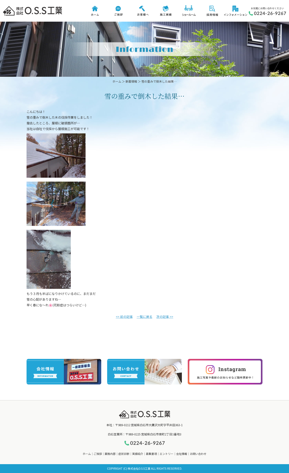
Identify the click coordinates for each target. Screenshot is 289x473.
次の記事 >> (164, 316)
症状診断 (123, 454)
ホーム (116, 81)
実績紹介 (137, 454)
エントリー (166, 454)
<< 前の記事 (124, 316)
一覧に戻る (144, 316)
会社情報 (181, 454)
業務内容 (110, 454)
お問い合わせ (198, 454)
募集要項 (151, 454)
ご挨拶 (98, 454)
